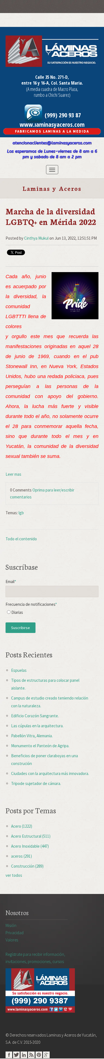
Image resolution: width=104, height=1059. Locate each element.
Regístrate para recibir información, (35, 958)
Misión (11, 925)
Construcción (27, 866)
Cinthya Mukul (36, 238)
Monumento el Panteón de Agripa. (40, 745)
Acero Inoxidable (30, 846)
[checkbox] (52, 613)
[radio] (52, 613)
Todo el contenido (21, 538)
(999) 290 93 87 (62, 115)
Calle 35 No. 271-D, (52, 77)
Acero (21, 826)
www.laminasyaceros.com (52, 124)
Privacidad (15, 932)
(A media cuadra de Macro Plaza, (52, 89)
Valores (12, 940)
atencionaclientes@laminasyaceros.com (52, 142)
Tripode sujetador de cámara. (36, 783)
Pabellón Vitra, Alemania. (32, 735)
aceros (21, 856)
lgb (21, 512)
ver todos (14, 875)
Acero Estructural (30, 836)
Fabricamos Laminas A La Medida (52, 131)
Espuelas (19, 670)
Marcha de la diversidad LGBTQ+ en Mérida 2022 (51, 216)
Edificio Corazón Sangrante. (35, 715)
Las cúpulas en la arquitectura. (37, 725)
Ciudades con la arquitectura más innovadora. (50, 773)
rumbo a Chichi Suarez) (52, 95)
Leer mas (13, 474)
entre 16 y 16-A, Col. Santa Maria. (52, 83)
